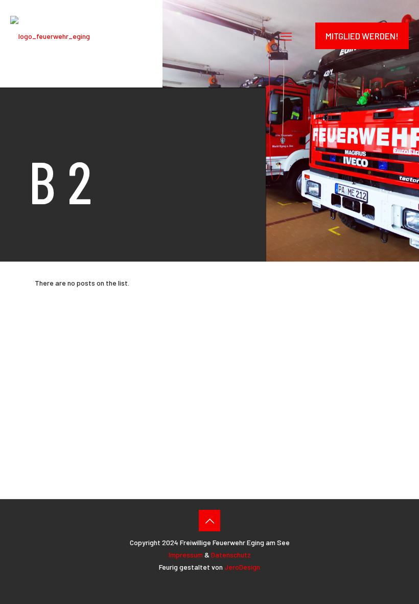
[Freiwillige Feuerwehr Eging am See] (50, 36)
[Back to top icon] (209, 520)
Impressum (186, 554)
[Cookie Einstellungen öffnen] (396, 591)
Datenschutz (231, 554)
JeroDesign (242, 567)
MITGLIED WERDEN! (362, 36)
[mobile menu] (286, 36)
